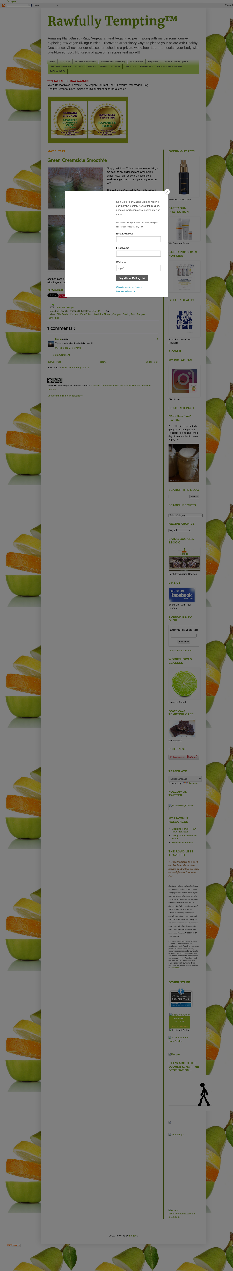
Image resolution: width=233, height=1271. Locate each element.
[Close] (167, 191)
